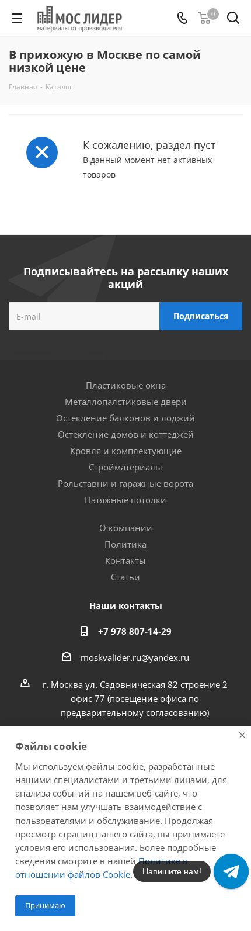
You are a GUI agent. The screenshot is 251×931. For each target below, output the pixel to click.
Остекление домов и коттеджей (126, 434)
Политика (125, 544)
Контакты (125, 560)
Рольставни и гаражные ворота (125, 483)
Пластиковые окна (126, 385)
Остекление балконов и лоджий (125, 418)
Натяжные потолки (125, 500)
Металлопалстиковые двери (126, 401)
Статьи (125, 577)
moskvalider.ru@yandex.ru (135, 657)
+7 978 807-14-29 (135, 631)
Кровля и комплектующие (126, 450)
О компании (125, 528)
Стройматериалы (125, 467)
